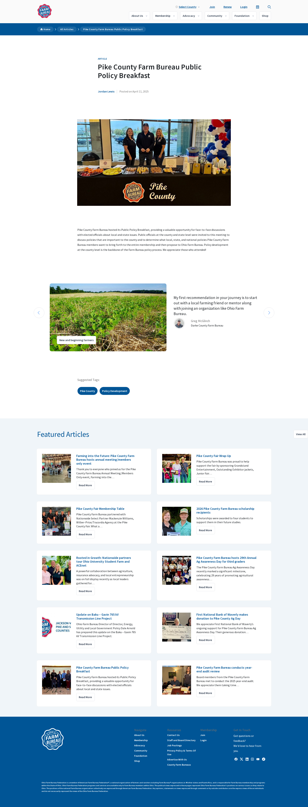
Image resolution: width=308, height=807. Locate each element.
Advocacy (189, 15)
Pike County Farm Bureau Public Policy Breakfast (113, 29)
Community (214, 15)
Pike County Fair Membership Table (100, 509)
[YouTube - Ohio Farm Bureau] (257, 758)
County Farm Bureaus (179, 764)
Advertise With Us (177, 759)
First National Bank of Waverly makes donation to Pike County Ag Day (222, 616)
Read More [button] (85, 485)
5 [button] (49, 354)
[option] (154, 317)
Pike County (87, 391)
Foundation (242, 15)
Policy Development (114, 391)
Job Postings (174, 745)
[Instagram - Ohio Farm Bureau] (252, 758)
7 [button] (56, 354)
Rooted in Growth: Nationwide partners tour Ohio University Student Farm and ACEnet (103, 561)
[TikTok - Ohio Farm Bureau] (263, 758)
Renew (228, 7)
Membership (162, 15)
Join (212, 7)
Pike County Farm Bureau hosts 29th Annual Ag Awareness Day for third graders (226, 560)
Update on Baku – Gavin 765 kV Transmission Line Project (97, 616)
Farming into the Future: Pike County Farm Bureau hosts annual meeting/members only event (105, 460)
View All (301, 434)
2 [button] (38, 354)
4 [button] (45, 354)
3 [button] (41, 354)
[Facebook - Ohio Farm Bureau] (236, 758)
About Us (137, 15)
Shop (265, 15)
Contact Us (173, 735)
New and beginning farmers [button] (76, 340)
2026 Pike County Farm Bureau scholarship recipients (225, 511)
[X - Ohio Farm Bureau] (241, 758)
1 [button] (34, 354)
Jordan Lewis (106, 91)
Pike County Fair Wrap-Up (213, 456)
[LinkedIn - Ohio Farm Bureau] (247, 758)
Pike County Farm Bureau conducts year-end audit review (224, 669)
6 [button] (52, 354)
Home (46, 29)
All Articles (67, 29)
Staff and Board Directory (181, 740)
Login (243, 7)
